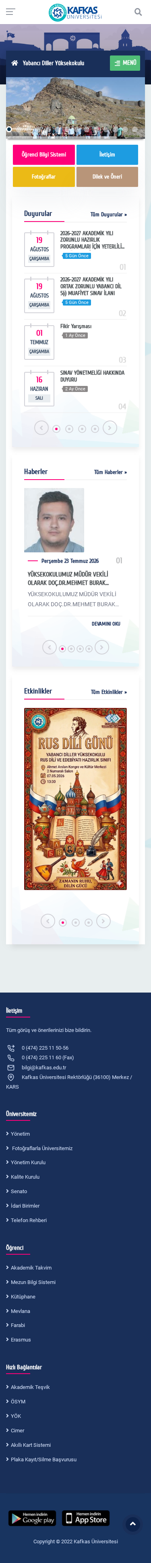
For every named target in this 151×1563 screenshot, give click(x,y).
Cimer (17, 1431)
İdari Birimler (25, 1206)
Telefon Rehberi (29, 1220)
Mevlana (20, 1311)
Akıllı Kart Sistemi (31, 1445)
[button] (56, 429)
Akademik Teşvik (30, 1387)
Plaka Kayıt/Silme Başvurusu (44, 1459)
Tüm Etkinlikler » (109, 692)
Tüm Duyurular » (109, 214)
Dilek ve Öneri (107, 176)
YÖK (16, 1416)
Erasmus (21, 1340)
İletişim (107, 154)
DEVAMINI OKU (106, 624)
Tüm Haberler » (110, 472)
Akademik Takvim (31, 1268)
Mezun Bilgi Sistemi (33, 1282)
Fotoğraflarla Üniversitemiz (41, 1148)
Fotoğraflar (44, 176)
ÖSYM (18, 1402)
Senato (19, 1191)
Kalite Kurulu (25, 1177)
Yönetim (20, 1134)
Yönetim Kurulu (28, 1162)
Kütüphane (23, 1297)
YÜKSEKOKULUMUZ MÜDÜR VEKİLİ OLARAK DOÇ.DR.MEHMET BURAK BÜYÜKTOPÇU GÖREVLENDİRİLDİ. (68, 578)
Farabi (18, 1325)
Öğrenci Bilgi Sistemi (44, 154)
